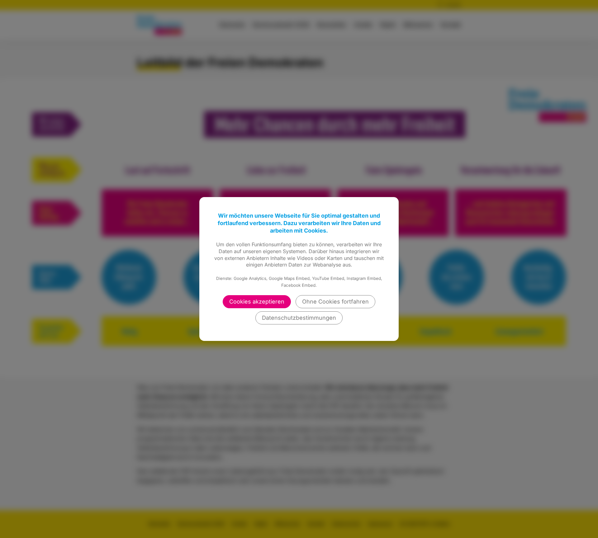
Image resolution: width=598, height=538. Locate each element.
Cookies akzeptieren (256, 301)
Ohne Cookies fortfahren (335, 301)
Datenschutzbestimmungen (299, 317)
